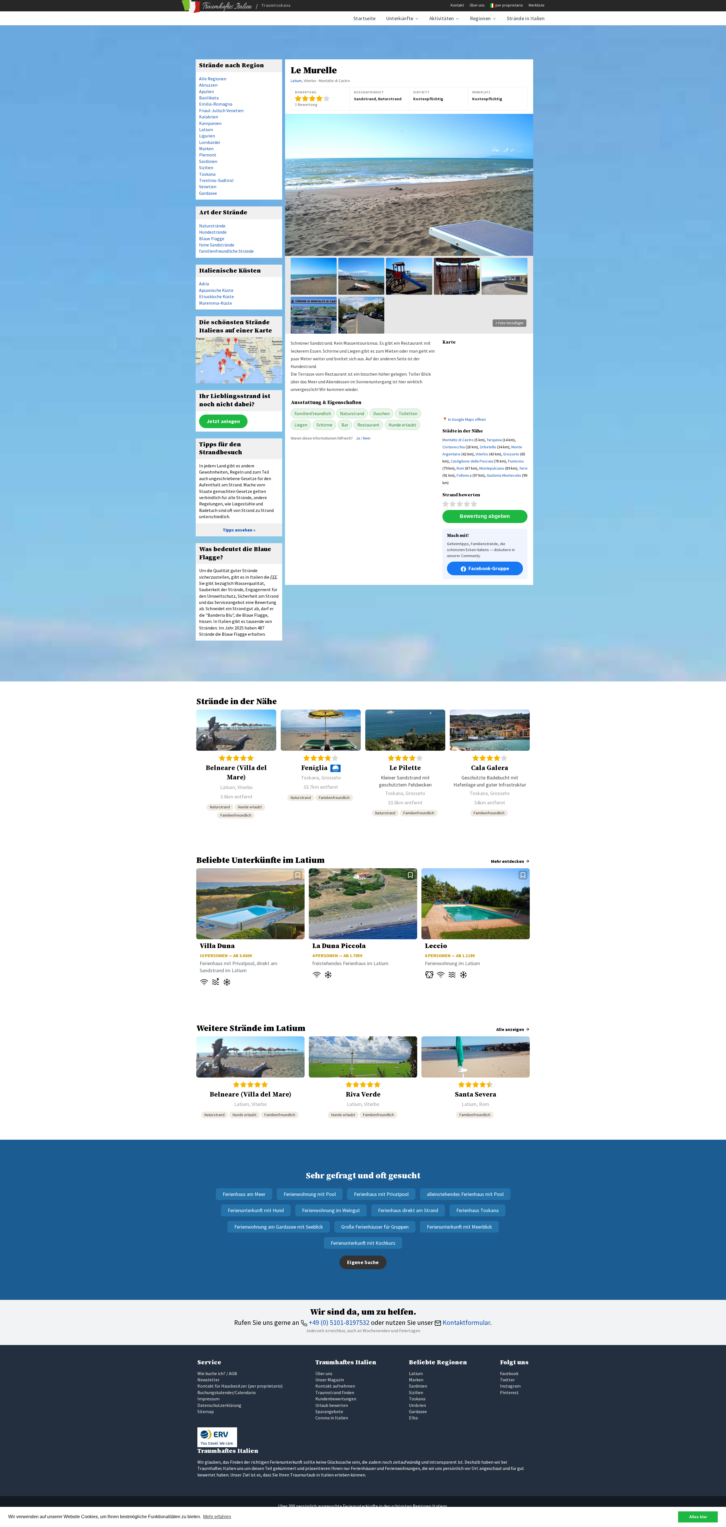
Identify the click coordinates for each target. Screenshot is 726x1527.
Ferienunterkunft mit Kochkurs (363, 1243)
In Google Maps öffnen (467, 419)
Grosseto (511, 454)
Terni (523, 468)
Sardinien (208, 161)
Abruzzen (208, 85)
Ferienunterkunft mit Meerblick (459, 1226)
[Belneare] (236, 766)
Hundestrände (213, 232)
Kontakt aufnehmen (335, 1386)
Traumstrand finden (334, 1392)
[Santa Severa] (475, 1079)
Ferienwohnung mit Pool (310, 1194)
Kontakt (457, 5)
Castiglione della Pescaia (472, 461)
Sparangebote (329, 1411)
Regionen (480, 18)
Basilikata (209, 98)
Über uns (477, 5)
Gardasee (208, 193)
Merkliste (536, 5)
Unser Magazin (329, 1379)
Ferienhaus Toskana (477, 1210)
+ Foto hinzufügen (509, 323)
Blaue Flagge (211, 238)
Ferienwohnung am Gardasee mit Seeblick (278, 1226)
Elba (413, 1418)
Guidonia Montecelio (504, 475)
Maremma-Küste (215, 303)
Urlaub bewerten (331, 1405)
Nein (366, 438)
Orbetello (488, 446)
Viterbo (482, 454)
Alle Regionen (212, 78)
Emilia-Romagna (215, 104)
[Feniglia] (321, 766)
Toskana (207, 174)
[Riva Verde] (363, 1079)
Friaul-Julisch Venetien (221, 110)
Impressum (208, 1399)
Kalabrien (208, 117)
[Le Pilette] (405, 766)
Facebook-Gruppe (488, 568)
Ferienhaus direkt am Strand (408, 1210)
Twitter (507, 1379)
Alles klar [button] (698, 1517)
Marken (206, 148)
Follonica (464, 475)
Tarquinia (494, 439)
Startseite (364, 18)
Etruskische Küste (216, 296)
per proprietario (509, 5)
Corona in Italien (331, 1418)
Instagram (510, 1386)
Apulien (206, 91)
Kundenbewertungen (335, 1399)
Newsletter (208, 1379)
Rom (460, 468)
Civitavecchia (453, 446)
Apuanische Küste (216, 290)
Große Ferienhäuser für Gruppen (375, 1226)
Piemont (207, 155)
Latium (296, 80)
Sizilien (206, 167)
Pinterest (509, 1392)
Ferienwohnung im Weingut (331, 1210)
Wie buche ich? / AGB (217, 1373)
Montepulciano (491, 468)
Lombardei (209, 142)
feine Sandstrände (216, 245)
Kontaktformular (465, 1322)
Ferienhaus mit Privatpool (381, 1194)
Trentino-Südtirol (216, 180)
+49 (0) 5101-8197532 (338, 1322)
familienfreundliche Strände (226, 251)
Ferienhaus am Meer (244, 1194)
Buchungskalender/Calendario (226, 1392)
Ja (358, 438)
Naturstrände (212, 226)
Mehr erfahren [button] (217, 1516)
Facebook (509, 1373)
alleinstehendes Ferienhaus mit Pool (465, 1194)
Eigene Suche (363, 1262)
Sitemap (205, 1411)
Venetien (207, 186)
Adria (204, 283)
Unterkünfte (399, 18)
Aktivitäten (441, 18)
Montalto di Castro (458, 439)
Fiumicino (516, 461)
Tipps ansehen (237, 530)
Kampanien (210, 123)
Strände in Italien (525, 18)
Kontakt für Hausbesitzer (222, 1386)
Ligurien (207, 136)
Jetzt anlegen (223, 421)
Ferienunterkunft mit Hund (256, 1210)
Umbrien (417, 1405)
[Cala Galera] (490, 766)
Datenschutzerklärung (219, 1405)
